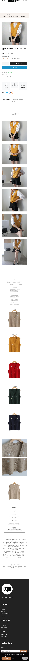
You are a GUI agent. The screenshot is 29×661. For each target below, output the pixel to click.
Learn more (20, 656)
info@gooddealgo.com (8, 597)
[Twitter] (1, 600)
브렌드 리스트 (4, 636)
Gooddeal (8, 78)
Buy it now (14, 67)
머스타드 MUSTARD (15, 58)
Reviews (14, 102)
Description (6, 99)
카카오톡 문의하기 (5, 625)
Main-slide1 (11, 79)
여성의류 (11, 76)
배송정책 (3, 609)
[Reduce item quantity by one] (4, 63)
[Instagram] (6, 600)
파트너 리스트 (4, 634)
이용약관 (3, 616)
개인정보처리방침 (5, 613)
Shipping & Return (18, 99)
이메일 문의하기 (4, 627)
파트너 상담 (3, 638)
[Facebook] (4, 600)
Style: (5, 56)
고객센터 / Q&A (4, 622)
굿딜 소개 (3, 607)
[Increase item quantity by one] (8, 63)
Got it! (6, 658)
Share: (3, 92)
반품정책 (3, 611)
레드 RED (5, 58)
